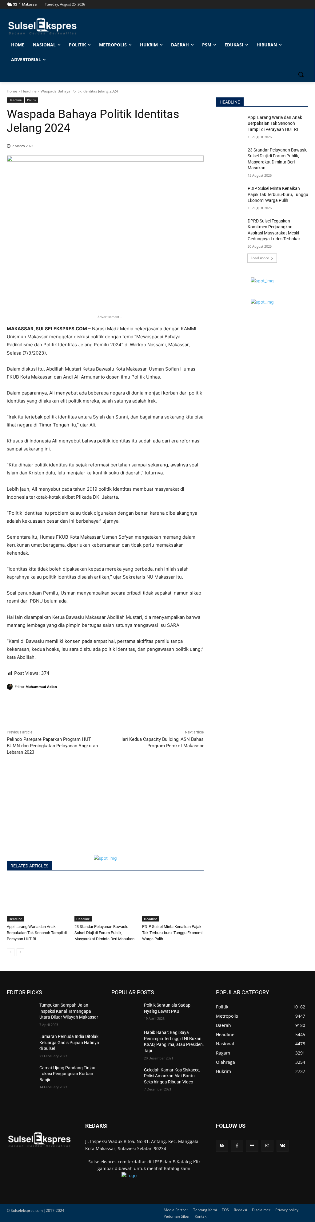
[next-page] (20, 952)
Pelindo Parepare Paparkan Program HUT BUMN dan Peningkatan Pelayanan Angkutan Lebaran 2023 (52, 746)
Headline (29, 91)
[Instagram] (267, 1146)
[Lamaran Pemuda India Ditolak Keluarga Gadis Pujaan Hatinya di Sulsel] (20, 1043)
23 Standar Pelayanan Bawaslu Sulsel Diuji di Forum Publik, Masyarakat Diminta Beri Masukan (104, 932)
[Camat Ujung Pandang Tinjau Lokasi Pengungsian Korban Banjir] (20, 1074)
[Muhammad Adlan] (11, 687)
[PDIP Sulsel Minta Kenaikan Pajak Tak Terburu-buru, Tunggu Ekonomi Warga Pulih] (173, 899)
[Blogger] (222, 1146)
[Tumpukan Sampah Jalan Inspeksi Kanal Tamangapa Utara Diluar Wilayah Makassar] (20, 1012)
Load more (260, 258)
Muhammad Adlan (41, 686)
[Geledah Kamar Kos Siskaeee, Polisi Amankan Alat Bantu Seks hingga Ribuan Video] (125, 1076)
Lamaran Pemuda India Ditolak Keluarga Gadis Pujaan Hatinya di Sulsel (69, 1042)
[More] (69, 702)
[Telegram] (55, 702)
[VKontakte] (283, 1146)
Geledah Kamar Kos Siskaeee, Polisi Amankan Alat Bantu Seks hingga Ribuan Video (172, 1075)
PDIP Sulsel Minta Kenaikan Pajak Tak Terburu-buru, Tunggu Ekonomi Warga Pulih (172, 932)
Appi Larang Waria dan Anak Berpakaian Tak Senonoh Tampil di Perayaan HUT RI (37, 932)
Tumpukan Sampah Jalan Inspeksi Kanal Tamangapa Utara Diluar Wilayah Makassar (68, 1011)
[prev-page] (10, 952)
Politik (31, 100)
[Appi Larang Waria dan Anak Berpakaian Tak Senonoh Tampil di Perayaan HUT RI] (37, 899)
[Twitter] (27, 702)
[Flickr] (252, 1146)
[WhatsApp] (41, 702)
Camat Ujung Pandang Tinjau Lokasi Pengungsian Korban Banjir (67, 1073)
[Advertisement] (105, 812)
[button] (300, 74)
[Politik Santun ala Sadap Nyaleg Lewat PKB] (125, 1012)
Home (12, 91)
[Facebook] (13, 702)
